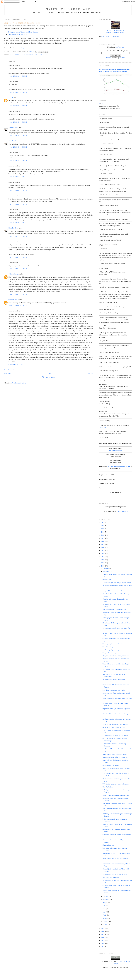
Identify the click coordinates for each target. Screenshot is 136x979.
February (106, 921)
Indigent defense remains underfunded (114, 591)
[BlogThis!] (41, 52)
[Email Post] (36, 51)
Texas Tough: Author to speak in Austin (115, 754)
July (104, 906)
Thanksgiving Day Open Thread (112, 644)
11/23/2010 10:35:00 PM (17, 147)
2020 (103, 535)
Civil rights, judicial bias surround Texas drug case (23, 32)
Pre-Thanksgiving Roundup (111, 650)
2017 (103, 544)
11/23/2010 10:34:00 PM (17, 136)
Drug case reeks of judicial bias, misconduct (116, 656)
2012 (103, 560)
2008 (103, 931)
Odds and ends (107, 580)
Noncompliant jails (108, 845)
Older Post (90, 373)
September (106, 899)
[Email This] (39, 52)
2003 (103, 947)
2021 (103, 532)
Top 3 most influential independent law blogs (118, 466)
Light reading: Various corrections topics (115, 874)
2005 (103, 940)
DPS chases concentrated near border (114, 690)
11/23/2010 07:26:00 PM (17, 92)
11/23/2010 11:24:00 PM (17, 161)
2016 (103, 547)
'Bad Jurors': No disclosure (111, 877)
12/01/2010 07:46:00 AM (17, 294)
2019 (103, 538)
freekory (11, 97)
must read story (19, 48)
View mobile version (48, 377)
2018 (103, 541)
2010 (103, 566)
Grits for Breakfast (68, 9)
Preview (108, 58)
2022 (103, 529)
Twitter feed (102, 427)
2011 (103, 563)
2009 (103, 928)
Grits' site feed (119, 47)
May (104, 912)
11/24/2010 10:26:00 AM (17, 223)
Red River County (41, 54)
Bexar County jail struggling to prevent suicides (117, 583)
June (104, 909)
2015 (103, 550)
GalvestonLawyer (13, 274)
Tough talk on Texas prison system (113, 653)
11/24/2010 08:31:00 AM (17, 204)
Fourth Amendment (27, 54)
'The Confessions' (108, 787)
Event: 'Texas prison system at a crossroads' (116, 724)
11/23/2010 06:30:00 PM (17, 76)
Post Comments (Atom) (19, 383)
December (106, 569)
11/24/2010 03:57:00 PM (17, 257)
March (105, 918)
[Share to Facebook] (45, 52)
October (105, 896)
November (106, 572)
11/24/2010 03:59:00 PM (17, 269)
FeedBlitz (122, 58)
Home (49, 373)
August (105, 903)
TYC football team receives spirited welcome (116, 784)
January (105, 924)
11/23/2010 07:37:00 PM (17, 106)
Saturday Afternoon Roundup (111, 765)
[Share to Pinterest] (47, 52)
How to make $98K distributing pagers (114, 609)
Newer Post (7, 373)
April (105, 915)
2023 (103, 526)
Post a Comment (9, 370)
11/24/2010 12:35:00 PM (17, 237)
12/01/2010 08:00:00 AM (17, 306)
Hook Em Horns (13, 127)
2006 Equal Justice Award (115, 450)
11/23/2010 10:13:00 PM (17, 122)
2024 (103, 523)
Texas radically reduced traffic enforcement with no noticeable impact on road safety (114, 70)
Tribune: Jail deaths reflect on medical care (115, 757)
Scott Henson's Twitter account (110, 36)
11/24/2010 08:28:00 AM (17, 191)
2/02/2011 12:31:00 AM (17, 365)
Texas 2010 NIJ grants (109, 647)
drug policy (14, 54)
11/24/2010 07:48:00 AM (17, 177)
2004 (103, 943)
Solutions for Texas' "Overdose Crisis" (114, 727)
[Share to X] (43, 52)
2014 (103, 553)
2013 (103, 557)
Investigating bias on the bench (17, 34)
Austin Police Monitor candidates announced (116, 795)
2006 (103, 937)
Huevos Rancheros (122, 511)
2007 (103, 934)
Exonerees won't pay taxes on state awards (115, 735)
